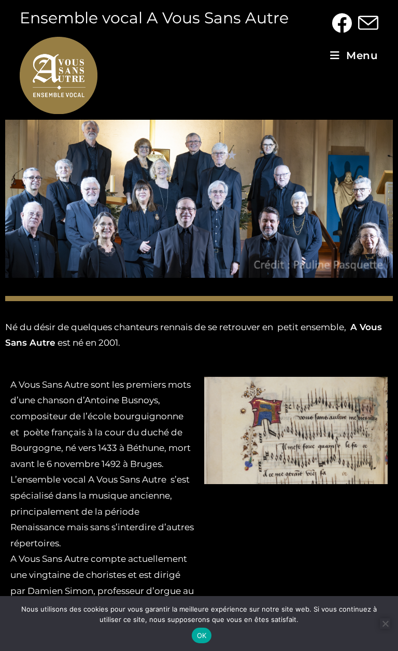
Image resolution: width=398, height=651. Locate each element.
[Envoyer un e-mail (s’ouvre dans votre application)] (366, 23)
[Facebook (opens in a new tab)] (342, 23)
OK (202, 635)
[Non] (385, 623)
